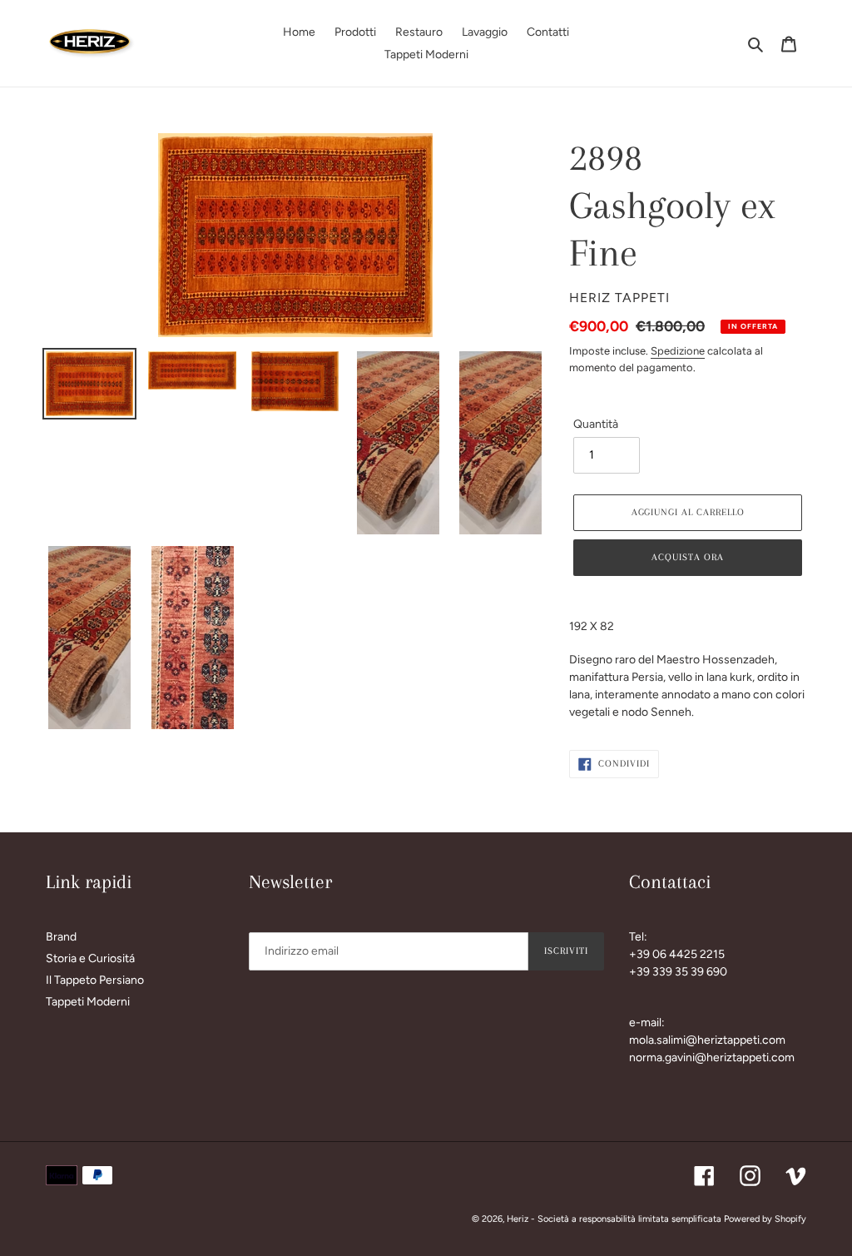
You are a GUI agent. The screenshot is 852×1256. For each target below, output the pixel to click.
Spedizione (678, 351)
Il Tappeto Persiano (95, 980)
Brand (61, 937)
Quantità (595, 424)
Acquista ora (687, 557)
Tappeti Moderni (88, 1002)
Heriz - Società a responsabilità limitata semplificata (614, 1219)
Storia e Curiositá (90, 958)
